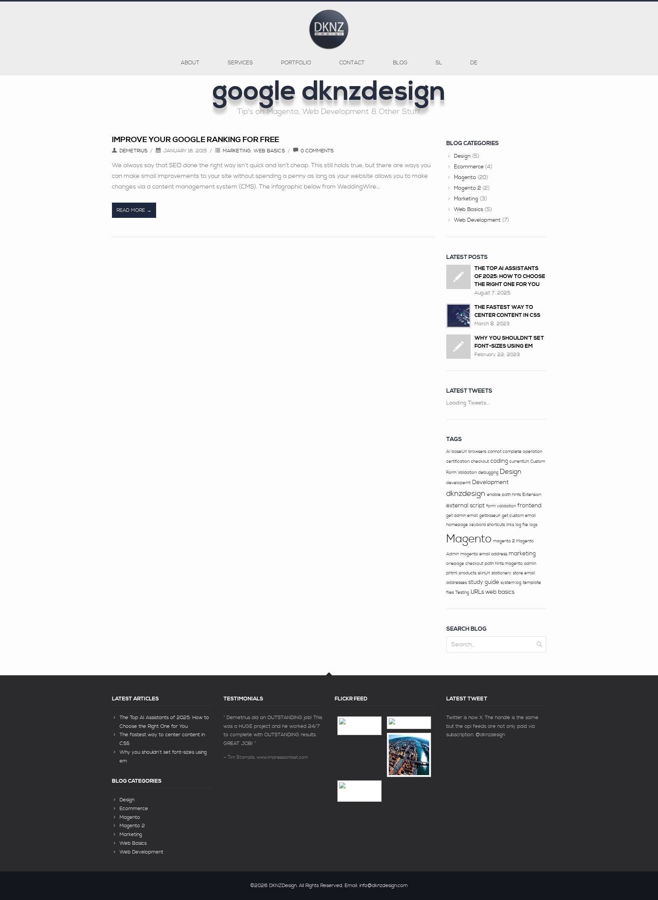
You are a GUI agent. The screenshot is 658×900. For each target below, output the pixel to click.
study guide (483, 582)
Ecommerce (469, 166)
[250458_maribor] (409, 755)
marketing (522, 553)
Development (490, 482)
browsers (477, 451)
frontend (529, 505)
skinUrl (484, 573)
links (510, 525)
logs (533, 525)
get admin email (462, 515)
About (190, 63)
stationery (501, 573)
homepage (457, 525)
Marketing (237, 151)
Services (240, 63)
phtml (451, 573)
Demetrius (133, 151)
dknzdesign (466, 494)
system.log (511, 582)
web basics (500, 592)
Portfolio (296, 63)
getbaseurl (489, 515)
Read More (131, 210)
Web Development (477, 220)
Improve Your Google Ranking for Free (195, 140)
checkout (480, 461)
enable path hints (504, 494)
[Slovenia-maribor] (359, 791)
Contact (352, 63)
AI (448, 451)
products (467, 573)
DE (474, 63)
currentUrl (519, 461)
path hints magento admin (510, 563)
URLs (477, 592)
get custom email (519, 515)
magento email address (483, 554)
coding (499, 461)
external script (465, 505)
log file (522, 525)
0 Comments (317, 151)
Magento (465, 177)
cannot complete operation (515, 451)
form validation (501, 506)
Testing (462, 592)
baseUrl (459, 451)
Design (462, 156)
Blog (400, 63)
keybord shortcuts (487, 525)
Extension (531, 494)
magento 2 (504, 541)
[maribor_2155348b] (359, 725)
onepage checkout (464, 563)
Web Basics (269, 151)
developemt (458, 483)
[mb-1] (409, 722)
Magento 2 (467, 188)
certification (458, 461)
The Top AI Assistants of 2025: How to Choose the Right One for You (509, 276)
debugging (488, 472)
